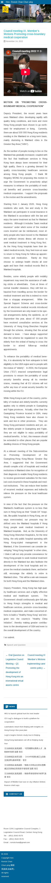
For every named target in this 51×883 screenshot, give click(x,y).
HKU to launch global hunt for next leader (21, 713)
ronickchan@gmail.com (20, 842)
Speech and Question (16, 645)
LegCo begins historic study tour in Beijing (22, 735)
